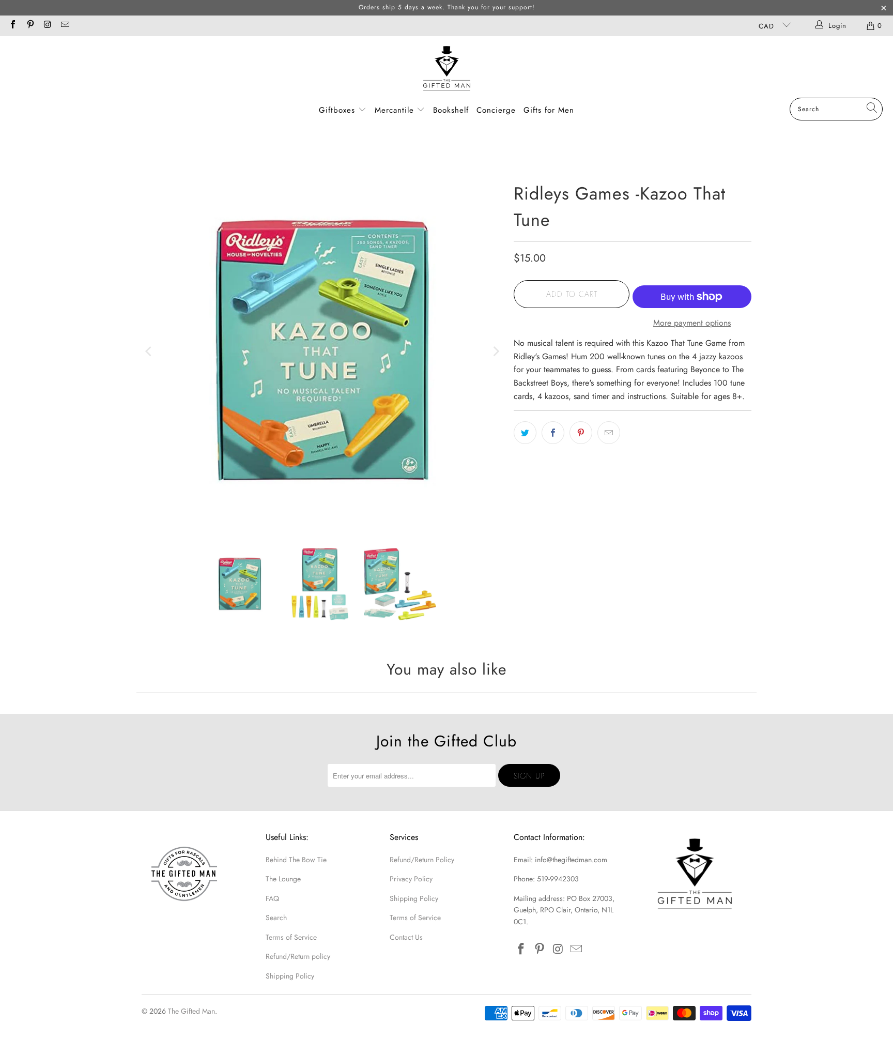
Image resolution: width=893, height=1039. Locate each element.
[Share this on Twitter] (525, 432)
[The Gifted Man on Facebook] (12, 25)
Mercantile (396, 110)
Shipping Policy (290, 976)
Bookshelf (451, 110)
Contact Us (406, 937)
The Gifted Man (191, 1011)
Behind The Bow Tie (296, 859)
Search (276, 917)
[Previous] (149, 351)
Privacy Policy (411, 879)
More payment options (692, 323)
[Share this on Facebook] (553, 432)
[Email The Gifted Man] (64, 25)
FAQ (272, 898)
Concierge (496, 110)
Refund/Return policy (298, 956)
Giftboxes (337, 110)
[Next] (495, 351)
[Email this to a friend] (608, 432)
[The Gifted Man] (447, 69)
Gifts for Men (549, 110)
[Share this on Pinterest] (580, 432)
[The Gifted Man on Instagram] (47, 25)
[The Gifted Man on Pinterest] (29, 25)
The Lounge (283, 879)
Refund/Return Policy (422, 859)
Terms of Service (291, 937)
